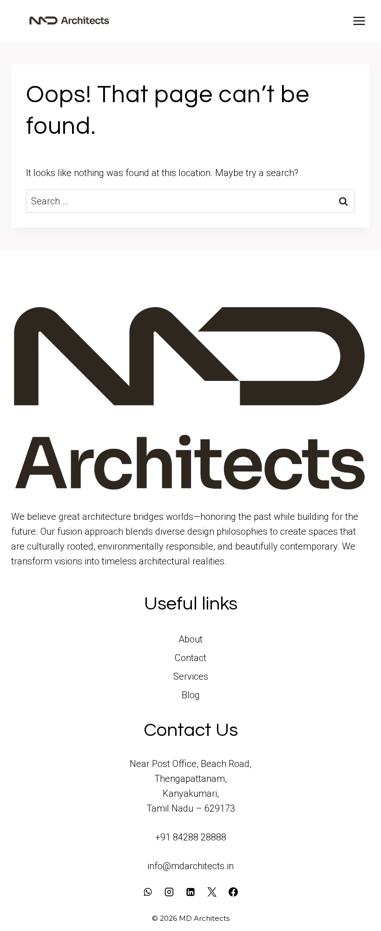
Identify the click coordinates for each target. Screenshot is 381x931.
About (190, 639)
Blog (191, 695)
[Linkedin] (190, 892)
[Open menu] (359, 20)
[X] (212, 892)
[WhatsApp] (147, 892)
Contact (190, 657)
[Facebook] (233, 892)
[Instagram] (169, 892)
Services (190, 676)
